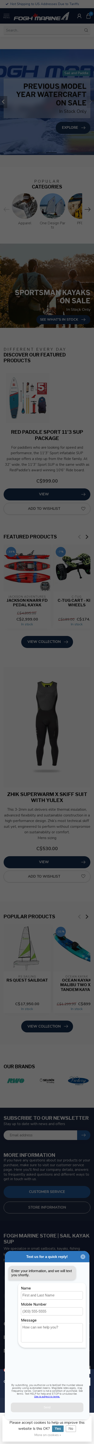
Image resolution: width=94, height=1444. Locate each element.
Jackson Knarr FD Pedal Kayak (27, 603)
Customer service (47, 1191)
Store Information (47, 1207)
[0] (88, 16)
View (44, 494)
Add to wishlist (44, 508)
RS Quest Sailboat (27, 980)
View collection (44, 641)
